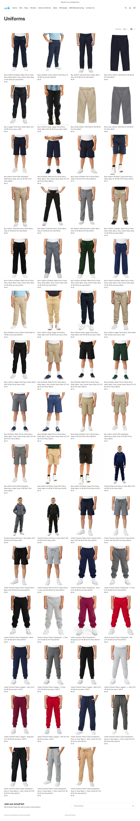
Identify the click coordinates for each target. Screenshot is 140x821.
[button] (125, 29)
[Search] (125, 8)
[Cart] (134, 8)
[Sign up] (133, 806)
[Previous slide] (7, 53)
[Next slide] (33, 53)
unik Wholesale (13, 815)
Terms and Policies (70, 815)
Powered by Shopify (24, 815)
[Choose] (33, 70)
